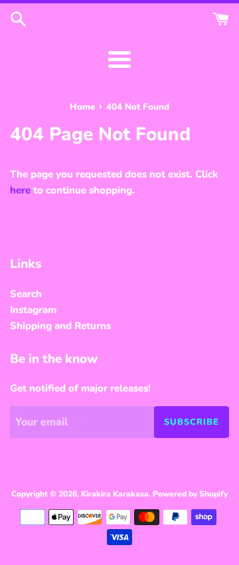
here (20, 190)
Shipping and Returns (60, 325)
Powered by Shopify (190, 494)
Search (26, 293)
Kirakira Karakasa (115, 494)
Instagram (33, 309)
